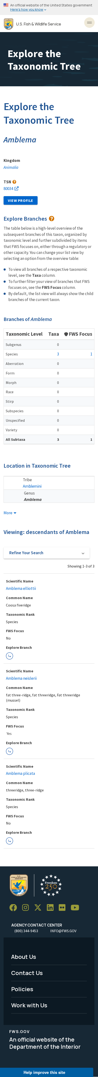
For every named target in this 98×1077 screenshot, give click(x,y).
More (8, 512)
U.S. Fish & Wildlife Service (38, 24)
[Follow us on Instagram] (27, 908)
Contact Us (27, 973)
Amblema (33, 499)
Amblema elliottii (21, 588)
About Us (23, 957)
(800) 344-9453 (26, 930)
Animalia (11, 167)
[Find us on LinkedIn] (52, 908)
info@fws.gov (63, 930)
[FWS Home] (8, 24)
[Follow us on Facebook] (14, 908)
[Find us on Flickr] (64, 908)
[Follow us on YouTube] (77, 908)
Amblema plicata (20, 773)
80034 (8, 188)
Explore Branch (9, 656)
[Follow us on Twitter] (39, 908)
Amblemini (32, 486)
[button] (47, 553)
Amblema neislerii (21, 678)
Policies (22, 989)
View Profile (20, 200)
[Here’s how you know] (49, 7)
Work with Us (29, 1005)
